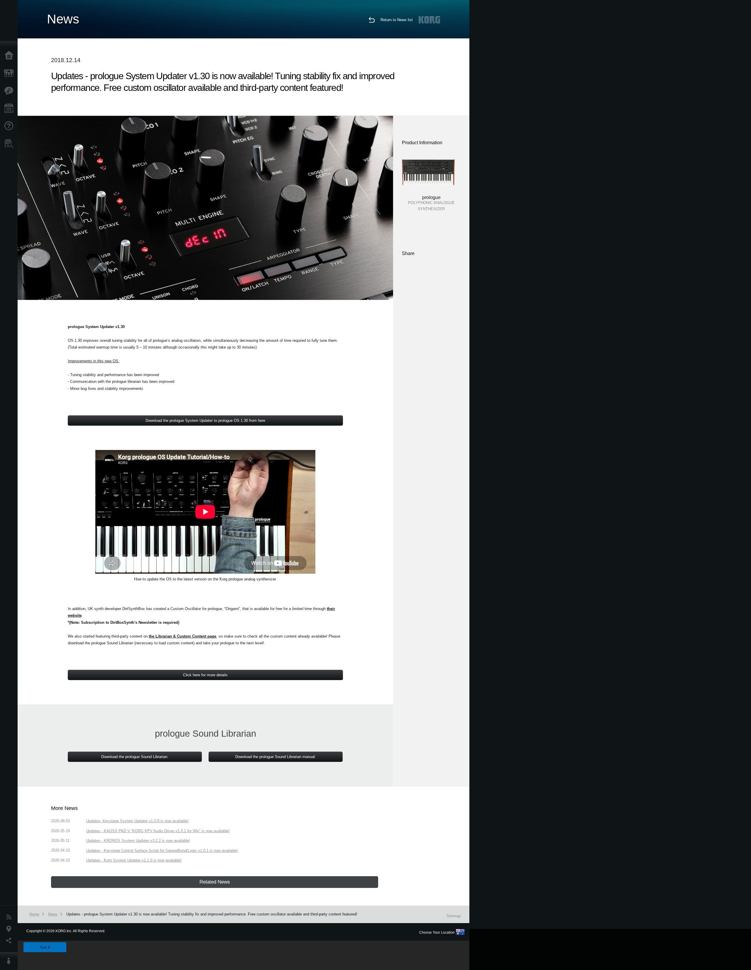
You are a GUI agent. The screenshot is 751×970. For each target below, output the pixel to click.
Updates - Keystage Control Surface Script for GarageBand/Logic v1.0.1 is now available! (162, 850)
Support (10, 126)
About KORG (10, 961)
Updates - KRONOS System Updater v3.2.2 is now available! (138, 840)
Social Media (10, 941)
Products (10, 73)
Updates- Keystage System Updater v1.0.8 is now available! (137, 821)
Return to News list (396, 20)
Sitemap (453, 916)
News (10, 917)
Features (10, 91)
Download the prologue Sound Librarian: (134, 757)
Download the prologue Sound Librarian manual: (275, 757)
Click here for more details (205, 675)
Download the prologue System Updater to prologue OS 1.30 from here (205, 420)
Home (10, 55)
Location (10, 929)
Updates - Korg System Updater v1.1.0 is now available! (134, 860)
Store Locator (10, 143)
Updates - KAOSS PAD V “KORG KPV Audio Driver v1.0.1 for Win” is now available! (158, 831)
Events (10, 108)
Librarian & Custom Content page (182, 636)
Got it (45, 947)
